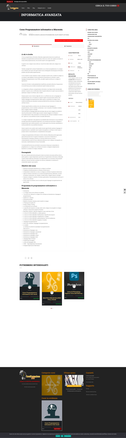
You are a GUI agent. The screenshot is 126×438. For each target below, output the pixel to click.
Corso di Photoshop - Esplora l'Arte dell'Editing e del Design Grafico (74, 292)
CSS (88, 38)
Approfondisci (29, 279)
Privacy (87, 388)
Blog (34, 8)
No (62, 436)
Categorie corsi (41, 8)
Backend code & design (93, 32)
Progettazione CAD (92, 75)
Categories (31, 33)
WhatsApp (9, 1)
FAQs (28, 8)
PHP (89, 69)
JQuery (89, 56)
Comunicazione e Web (92, 34)
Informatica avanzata (34, 34)
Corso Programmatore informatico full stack (29, 293)
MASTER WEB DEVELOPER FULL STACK (52, 298)
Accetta (58, 436)
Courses (27, 22)
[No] (124, 435)
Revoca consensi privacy (91, 391)
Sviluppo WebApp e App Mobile (62, 34)
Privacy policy (67, 436)
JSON (89, 58)
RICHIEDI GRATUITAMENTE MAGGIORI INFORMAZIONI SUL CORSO (68, 40)
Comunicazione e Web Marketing (95, 36)
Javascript (90, 54)
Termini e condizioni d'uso (91, 394)
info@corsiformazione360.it (21, 1)
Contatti (49, 8)
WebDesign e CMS (91, 83)
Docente (24, 33)
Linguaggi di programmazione (47, 34)
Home (23, 8)
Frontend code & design (93, 40)
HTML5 (90, 44)
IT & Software (91, 50)
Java (89, 52)
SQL (89, 71)
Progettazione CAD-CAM (93, 77)
